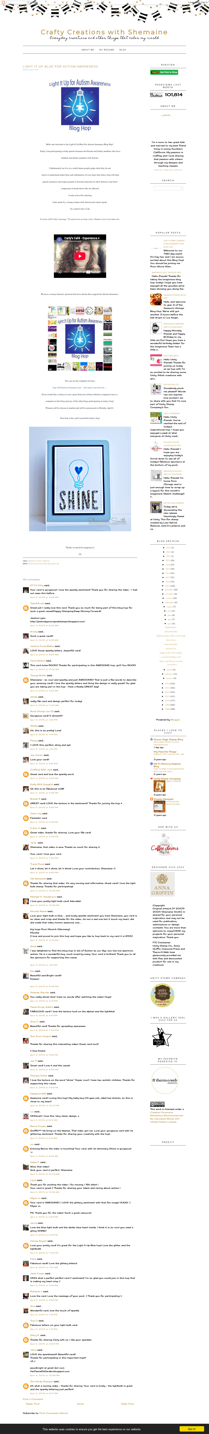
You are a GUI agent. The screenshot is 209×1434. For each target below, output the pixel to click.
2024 (168, 551)
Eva (32, 971)
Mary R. (35, 1335)
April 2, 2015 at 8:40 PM (44, 873)
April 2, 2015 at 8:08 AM (44, 597)
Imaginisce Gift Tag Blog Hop (166, 272)
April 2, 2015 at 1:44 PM (43, 734)
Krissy (33, 631)
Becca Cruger (38, 1126)
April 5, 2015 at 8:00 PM (44, 1344)
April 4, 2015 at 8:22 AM (44, 1156)
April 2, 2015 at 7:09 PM (44, 837)
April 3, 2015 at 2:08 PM (44, 986)
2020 (168, 564)
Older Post (127, 1403)
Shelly (34, 726)
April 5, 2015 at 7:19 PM (43, 1329)
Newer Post (33, 1403)
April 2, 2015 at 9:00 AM (44, 669)
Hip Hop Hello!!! (171, 385)
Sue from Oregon (40, 1036)
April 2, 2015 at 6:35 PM (44, 807)
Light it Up (55, 563)
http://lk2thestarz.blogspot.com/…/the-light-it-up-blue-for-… (80, 387)
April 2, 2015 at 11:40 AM (44, 705)
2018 (168, 573)
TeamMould (37, 603)
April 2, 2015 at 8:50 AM (44, 655)
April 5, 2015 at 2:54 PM (44, 1300)
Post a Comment (33, 1399)
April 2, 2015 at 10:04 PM (45, 891)
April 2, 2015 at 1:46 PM (43, 749)
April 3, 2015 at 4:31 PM (43, 1015)
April (170, 623)
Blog (123, 50)
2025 (168, 547)
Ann (32, 1306)
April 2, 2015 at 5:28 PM (44, 793)
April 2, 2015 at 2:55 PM (44, 778)
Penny (33, 740)
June (170, 615)
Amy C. (34, 1021)
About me (87, 50)
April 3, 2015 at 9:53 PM (44, 1087)
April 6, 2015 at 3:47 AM (44, 1393)
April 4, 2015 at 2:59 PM (44, 1217)
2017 (168, 577)
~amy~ (33, 842)
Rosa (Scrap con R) (42, 711)
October (169, 598)
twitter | (40, 560)
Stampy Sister (38, 1075)
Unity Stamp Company (167, 778)
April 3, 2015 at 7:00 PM (44, 1030)
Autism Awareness (36, 563)
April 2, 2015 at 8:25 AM (44, 640)
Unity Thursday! (172, 413)
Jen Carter (36, 755)
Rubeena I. (36, 1291)
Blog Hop (47, 563)
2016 (168, 581)
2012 (167, 692)
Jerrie (33, 1223)
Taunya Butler (38, 675)
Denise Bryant (38, 1241)
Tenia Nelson (37, 660)
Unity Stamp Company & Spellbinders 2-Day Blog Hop (174, 244)
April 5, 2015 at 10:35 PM (45, 1375)
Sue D (34, 1320)
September (170, 602)
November (170, 593)
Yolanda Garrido (39, 992)
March (170, 669)
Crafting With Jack (41, 769)
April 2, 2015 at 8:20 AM (44, 625)
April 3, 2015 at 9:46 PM (44, 1055)
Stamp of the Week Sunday (171, 652)
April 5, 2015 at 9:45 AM (44, 1285)
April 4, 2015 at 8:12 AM (43, 1120)
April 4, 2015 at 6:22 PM (44, 1235)
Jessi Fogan (37, 1273)
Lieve (33, 1180)
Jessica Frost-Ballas (42, 646)
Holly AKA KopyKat (41, 784)
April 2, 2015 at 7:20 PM (44, 858)
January (170, 678)
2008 (167, 709)
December (169, 589)
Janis (33, 1350)
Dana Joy (35, 813)
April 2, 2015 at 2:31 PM (44, 764)
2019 (168, 568)
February (169, 673)
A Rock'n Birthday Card (171, 656)
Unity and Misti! (171, 356)
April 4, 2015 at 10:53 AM (44, 1192)
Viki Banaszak (38, 878)
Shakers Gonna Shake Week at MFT (170, 635)
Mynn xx (35, 1198)
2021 (168, 560)
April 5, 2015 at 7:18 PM (43, 1315)
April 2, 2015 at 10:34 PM (44, 905)
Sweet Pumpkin (173, 781)
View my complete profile (168, 170)
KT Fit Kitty (36, 585)
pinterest (46, 560)
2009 (167, 704)
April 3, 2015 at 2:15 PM (44, 1001)
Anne (33, 946)
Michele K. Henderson (43, 896)
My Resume (106, 50)
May (170, 619)
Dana (33, 1259)
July (169, 610)
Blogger (175, 719)
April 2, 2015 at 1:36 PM (44, 720)
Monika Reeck (38, 911)
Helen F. (35, 1162)
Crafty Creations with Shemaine (104, 32)
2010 (167, 700)
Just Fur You (171, 648)
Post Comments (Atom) (54, 1413)
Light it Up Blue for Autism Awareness (171, 663)
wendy (33, 696)
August (170, 606)
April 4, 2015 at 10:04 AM (45, 1174)
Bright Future (171, 627)
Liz (32, 1111)
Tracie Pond (37, 864)
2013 (167, 687)
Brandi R (35, 799)
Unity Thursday (170, 631)
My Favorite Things (165, 751)
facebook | (32, 560)
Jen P (33, 1061)
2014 (167, 683)
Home (80, 1403)
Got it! (192, 1429)
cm (32, 1144)
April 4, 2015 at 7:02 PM (44, 1253)
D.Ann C (35, 828)
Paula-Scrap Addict (41, 1007)
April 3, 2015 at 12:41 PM (44, 940)
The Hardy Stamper (41, 1381)
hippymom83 (38, 1093)
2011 (167, 696)
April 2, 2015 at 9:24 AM (44, 691)
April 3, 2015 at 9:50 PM (44, 1070)
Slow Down (171, 639)
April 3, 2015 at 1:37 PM (43, 965)
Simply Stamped (163, 799)
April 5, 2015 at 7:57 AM (44, 1267)
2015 (167, 585)
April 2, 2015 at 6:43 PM (44, 822)
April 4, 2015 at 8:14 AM (43, 1138)
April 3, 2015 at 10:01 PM (44, 1105)
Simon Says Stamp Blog (168, 739)
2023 (168, 556)
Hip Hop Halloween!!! (174, 503)
